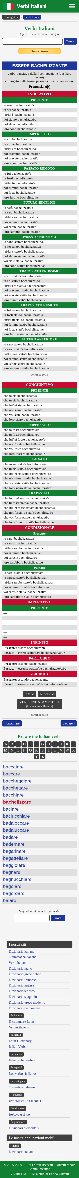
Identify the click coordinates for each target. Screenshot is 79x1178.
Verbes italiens (19, 1027)
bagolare (12, 886)
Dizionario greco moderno (27, 1002)
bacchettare (15, 787)
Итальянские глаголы (25, 1101)
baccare (11, 773)
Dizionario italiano (21, 951)
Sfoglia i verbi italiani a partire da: (39, 911)
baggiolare (14, 865)
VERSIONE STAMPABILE (39, 704)
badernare (14, 844)
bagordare (14, 893)
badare (10, 837)
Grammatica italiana (22, 957)
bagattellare (15, 858)
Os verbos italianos (22, 1087)
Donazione (39, 51)
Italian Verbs (17, 1046)
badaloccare (16, 823)
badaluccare (16, 830)
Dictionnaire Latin (21, 1021)
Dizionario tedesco (22, 991)
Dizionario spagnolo (23, 997)
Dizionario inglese (21, 985)
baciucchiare (16, 815)
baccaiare (13, 766)
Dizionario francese (22, 980)
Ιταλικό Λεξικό (19, 1114)
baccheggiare (17, 780)
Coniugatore (11, 17)
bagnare (11, 872)
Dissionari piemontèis (24, 1128)
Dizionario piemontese (24, 1008)
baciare (11, 808)
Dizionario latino (20, 968)
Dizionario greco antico (25, 974)
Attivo (29, 694)
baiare (9, 900)
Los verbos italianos (22, 1073)
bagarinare (14, 851)
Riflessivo (47, 694)
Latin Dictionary (20, 1041)
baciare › (69, 723)
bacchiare (13, 794)
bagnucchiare (17, 879)
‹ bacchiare (12, 723)
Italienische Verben (22, 1060)
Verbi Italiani (32, 6)
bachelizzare (32, 17)
